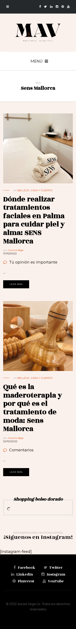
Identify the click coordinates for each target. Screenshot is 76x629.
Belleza (23, 190)
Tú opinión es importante (33, 262)
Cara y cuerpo (42, 190)
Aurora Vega (15, 250)
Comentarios (21, 450)
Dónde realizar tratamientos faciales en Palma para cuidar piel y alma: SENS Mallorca (34, 220)
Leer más (16, 284)
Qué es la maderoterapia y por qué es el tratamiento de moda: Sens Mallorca (32, 407)
